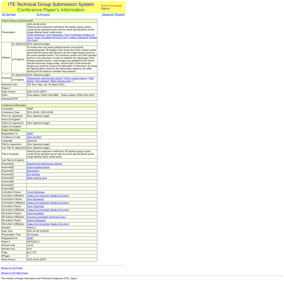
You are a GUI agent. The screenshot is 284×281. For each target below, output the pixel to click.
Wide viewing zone (61, 81)
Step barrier (33, 171)
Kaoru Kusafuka (42, 37)
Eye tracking (42, 81)
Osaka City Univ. (59, 195)
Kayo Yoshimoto (73, 35)
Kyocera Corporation (38, 217)
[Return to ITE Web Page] (14, 273)
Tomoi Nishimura (36, 35)
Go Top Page (9, 14)
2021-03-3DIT (34, 137)
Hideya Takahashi (79, 37)
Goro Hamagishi (54, 35)
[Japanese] (108, 14)
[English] (120, 14)
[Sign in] (105, 8)
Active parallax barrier (75, 78)
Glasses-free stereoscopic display (45, 78)
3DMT (30, 133)
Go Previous (43, 14)
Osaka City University (38, 195)
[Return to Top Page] (12, 268)
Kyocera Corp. (60, 37)
